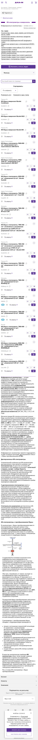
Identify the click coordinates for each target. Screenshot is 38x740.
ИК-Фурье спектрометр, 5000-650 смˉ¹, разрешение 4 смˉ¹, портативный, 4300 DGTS (12, 145)
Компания (4, 685)
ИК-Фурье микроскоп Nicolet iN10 (12, 116)
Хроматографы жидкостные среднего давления (17, 57)
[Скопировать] (26, 101)
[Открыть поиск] (6, 2)
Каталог (4, 677)
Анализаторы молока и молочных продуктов (15, 36)
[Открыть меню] (2, 2)
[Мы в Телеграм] (8, 710)
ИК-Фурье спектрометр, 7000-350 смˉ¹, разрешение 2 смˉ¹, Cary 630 (12, 194)
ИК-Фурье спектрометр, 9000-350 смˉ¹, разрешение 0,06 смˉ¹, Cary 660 (12, 363)
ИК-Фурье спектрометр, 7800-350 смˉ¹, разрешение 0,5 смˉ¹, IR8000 (12, 297)
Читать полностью (30, 28)
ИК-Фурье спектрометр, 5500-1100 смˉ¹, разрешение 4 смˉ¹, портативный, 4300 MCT (11, 161)
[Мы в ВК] (15, 710)
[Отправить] (32, 699)
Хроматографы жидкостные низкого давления (16, 55)
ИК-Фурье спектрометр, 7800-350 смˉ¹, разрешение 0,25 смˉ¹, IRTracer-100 (12, 210)
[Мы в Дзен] (23, 710)
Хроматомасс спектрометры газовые (13, 59)
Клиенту (4, 681)
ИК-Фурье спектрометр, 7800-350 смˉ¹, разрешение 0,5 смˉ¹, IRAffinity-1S (12, 281)
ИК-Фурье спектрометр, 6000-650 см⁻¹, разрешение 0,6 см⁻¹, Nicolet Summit (12, 178)
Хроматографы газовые (9, 49)
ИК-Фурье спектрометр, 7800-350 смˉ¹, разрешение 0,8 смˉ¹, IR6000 (12, 312)
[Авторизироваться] (32, 2)
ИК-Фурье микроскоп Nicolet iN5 (12, 130)
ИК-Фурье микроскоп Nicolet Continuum (11, 102)
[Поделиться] (29, 101)
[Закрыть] (31, 713)
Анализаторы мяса (7, 38)
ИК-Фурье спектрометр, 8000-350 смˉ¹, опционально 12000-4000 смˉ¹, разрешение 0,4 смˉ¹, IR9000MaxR (12, 345)
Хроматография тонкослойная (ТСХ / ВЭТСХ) (16, 47)
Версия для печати (19, 738)
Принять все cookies (19, 730)
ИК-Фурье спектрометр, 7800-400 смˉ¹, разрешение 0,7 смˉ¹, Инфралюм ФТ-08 (12, 328)
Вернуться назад (8, 18)
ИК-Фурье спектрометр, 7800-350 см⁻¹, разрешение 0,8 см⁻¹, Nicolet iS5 (12, 265)
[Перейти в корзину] (36, 2)
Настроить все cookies (19, 734)
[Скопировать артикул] (8, 106)
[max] (30, 710)
